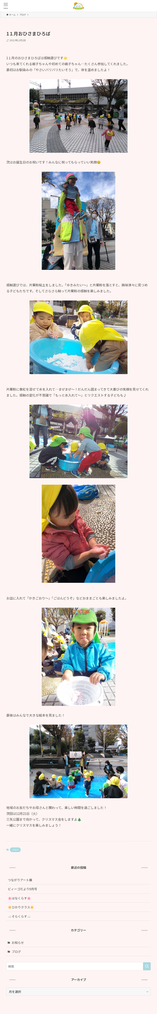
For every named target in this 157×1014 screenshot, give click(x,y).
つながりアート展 (20, 880)
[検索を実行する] (147, 966)
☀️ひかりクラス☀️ (21, 907)
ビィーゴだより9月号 (22, 889)
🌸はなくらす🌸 (24, 898)
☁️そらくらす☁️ (19, 916)
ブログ (15, 849)
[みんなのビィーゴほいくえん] (78, 5)
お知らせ (18, 942)
